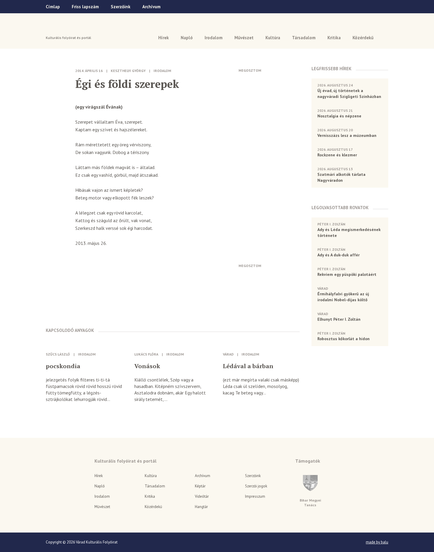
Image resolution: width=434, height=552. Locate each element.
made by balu (377, 542)
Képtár (200, 486)
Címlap (53, 6)
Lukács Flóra (146, 354)
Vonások (147, 366)
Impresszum (255, 496)
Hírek (163, 37)
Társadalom (304, 37)
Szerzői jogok (256, 486)
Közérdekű (363, 37)
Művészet (244, 37)
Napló (187, 37)
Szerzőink (120, 6)
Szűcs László (58, 354)
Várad (62, 28)
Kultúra (272, 37)
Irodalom (214, 37)
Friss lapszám (85, 6)
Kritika (334, 37)
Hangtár (201, 506)
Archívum (151, 6)
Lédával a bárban (248, 366)
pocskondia (63, 366)
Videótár (202, 496)
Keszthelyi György (128, 70)
